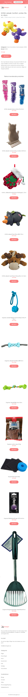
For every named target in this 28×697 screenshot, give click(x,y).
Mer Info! (6, 56)
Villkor (2, 682)
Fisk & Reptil (4, 656)
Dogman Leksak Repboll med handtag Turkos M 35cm (14, 318)
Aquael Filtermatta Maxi (14, 476)
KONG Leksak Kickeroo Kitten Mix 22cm (14, 109)
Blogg (2, 677)
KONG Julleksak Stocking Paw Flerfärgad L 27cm (14, 192)
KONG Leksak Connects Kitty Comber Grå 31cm (14, 151)
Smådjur (3, 666)
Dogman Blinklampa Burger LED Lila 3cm (14, 518)
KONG (25, 47)
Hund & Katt (4, 661)
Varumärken (13, 47)
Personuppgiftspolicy (6, 684)
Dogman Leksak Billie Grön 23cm (14, 402)
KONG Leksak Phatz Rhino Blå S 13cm (14, 234)
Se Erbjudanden (18, 2)
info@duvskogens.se (6, 645)
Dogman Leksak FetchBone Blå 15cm (14, 360)
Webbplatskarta (5, 687)
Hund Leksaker (19, 47)
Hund (8, 47)
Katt (2, 663)
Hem (2, 17)
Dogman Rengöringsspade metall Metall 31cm (14, 609)
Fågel (2, 653)
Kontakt (3, 679)
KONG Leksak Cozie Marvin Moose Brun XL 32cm (14, 276)
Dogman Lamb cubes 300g (14, 444)
